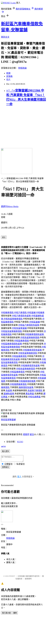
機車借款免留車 (26, 387)
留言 (32, 434)
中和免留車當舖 (19, 328)
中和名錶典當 (34, 397)
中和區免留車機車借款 (11, 331)
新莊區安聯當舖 (8, 419)
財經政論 (22, 68)
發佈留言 (5, 467)
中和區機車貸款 (19, 356)
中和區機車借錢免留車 (11, 344)
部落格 (9, 76)
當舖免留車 (9, 394)
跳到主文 (5, 37)
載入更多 (5, 451)
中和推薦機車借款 (18, 384)
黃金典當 (30, 394)
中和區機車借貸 (17, 372)
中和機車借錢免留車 (34, 334)
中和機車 (40, 312)
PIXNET (12, 576)
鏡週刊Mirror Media (9, 206)
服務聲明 (28, 579)
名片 (8, 79)
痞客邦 (26, 434)
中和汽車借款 (20, 312)
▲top (3, 446)
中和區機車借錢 (21, 341)
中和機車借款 (7, 312)
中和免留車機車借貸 (25, 369)
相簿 (8, 73)
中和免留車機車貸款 (27, 353)
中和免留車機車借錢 (29, 337)
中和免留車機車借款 (13, 319)
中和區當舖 (34, 322)
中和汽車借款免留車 (21, 316)
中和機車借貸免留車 (30, 365)
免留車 (9, 390)
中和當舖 (31, 312)
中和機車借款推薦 (27, 381)
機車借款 (5, 387)
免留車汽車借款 (35, 390)
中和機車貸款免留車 (32, 350)
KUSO (20, 442)
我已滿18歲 (6, 613)
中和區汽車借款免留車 (28, 325)
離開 (15, 613)
